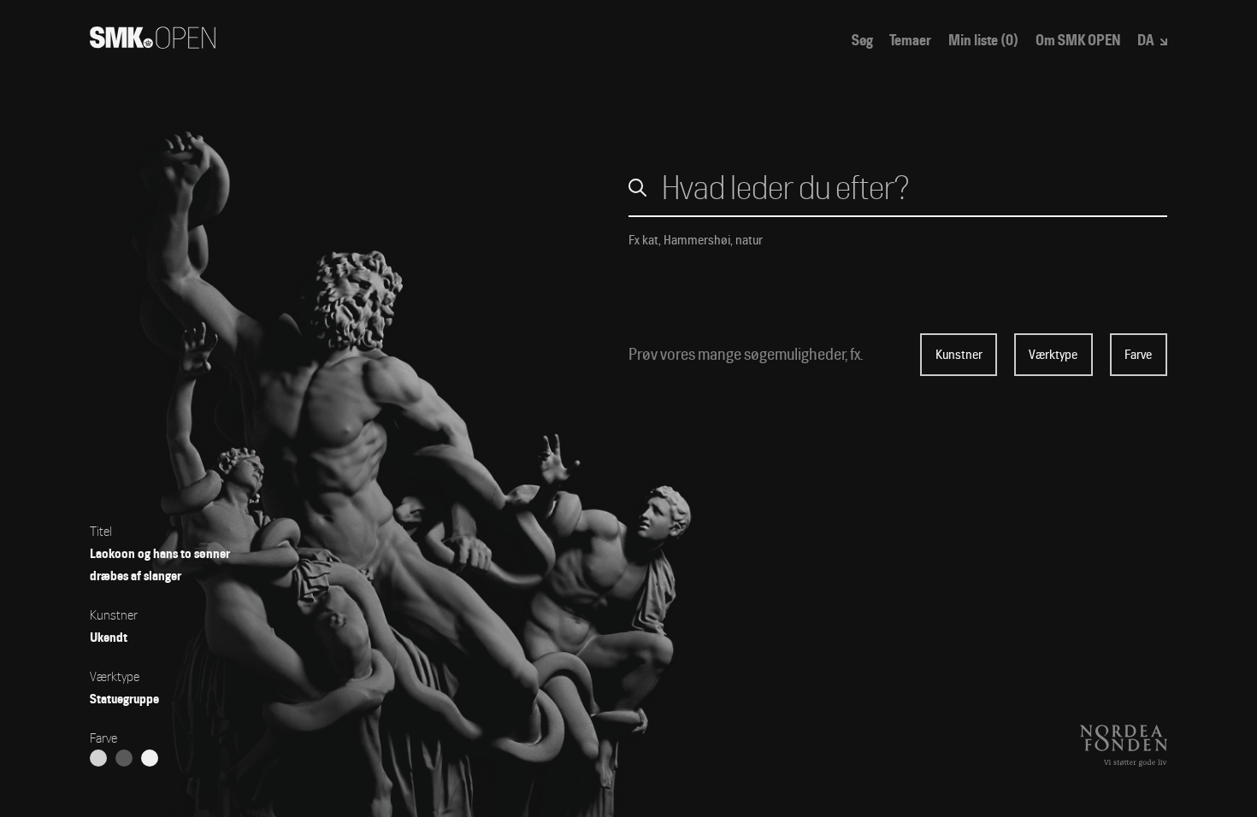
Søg (862, 40)
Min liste (983, 40)
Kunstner (959, 354)
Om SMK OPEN (1078, 40)
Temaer (910, 40)
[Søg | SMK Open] (152, 43)
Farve (1138, 354)
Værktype (1053, 354)
